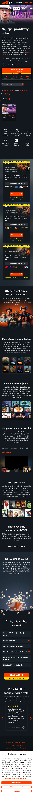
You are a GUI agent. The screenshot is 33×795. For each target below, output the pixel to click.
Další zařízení (6, 452)
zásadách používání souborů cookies (15, 779)
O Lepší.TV (9, 742)
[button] (2, 718)
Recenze (24, 742)
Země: (20, 90)
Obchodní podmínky (16, 745)
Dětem (24, 8)
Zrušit (5, 99)
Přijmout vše (16, 783)
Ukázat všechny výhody (16, 546)
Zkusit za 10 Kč (16, 578)
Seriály (16, 8)
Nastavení (16, 791)
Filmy (9, 8)
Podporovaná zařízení (11, 748)
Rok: (5, 94)
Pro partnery (24, 748)
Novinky (17, 742)
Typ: (6, 90)
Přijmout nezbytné (16, 787)
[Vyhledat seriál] (22, 84)
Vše (3, 8)
